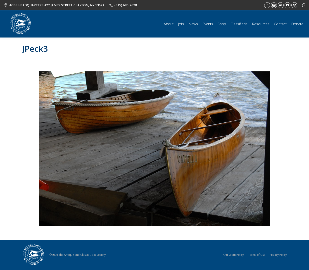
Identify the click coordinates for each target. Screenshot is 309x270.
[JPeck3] (154, 148)
